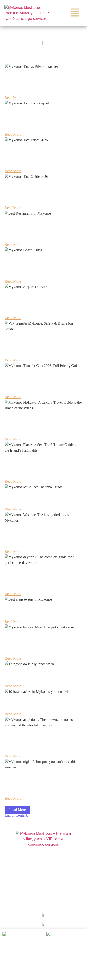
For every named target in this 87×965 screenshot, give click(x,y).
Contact (43, 901)
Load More (17, 810)
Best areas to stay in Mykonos (29, 612)
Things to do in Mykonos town (30, 676)
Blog (43, 890)
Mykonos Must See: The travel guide (35, 500)
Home (43, 859)
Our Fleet (43, 880)
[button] (75, 13)
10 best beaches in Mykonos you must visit (40, 704)
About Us (43, 869)
